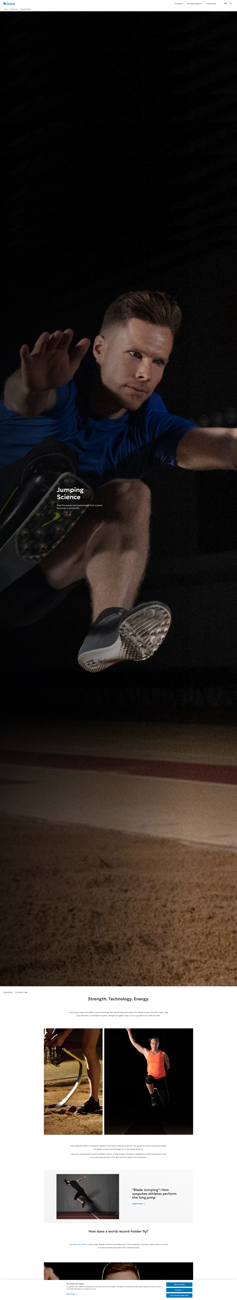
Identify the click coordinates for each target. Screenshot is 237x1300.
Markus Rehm (81, 1244)
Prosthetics (179, 4)
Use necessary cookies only (179, 1295)
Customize (178, 1290)
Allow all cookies (179, 1284)
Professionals (211, 4)
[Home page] (9, 3)
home (6, 9)
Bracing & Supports (194, 4)
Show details (70, 1294)
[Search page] (231, 3)
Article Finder (14, 9)
